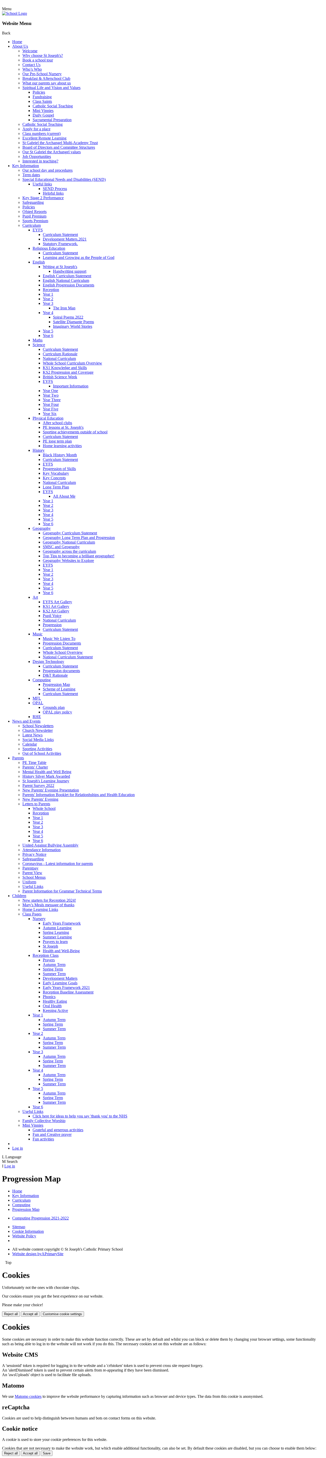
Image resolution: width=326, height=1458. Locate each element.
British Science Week (60, 377)
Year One (50, 390)
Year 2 (48, 299)
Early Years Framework (62, 923)
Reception (51, 289)
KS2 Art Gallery (56, 611)
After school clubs (57, 423)
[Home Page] (14, 13)
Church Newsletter (37, 730)
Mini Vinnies (43, 110)
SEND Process (55, 188)
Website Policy (24, 1236)
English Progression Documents (68, 285)
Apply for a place (36, 129)
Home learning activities (62, 446)
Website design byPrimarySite (37, 1254)
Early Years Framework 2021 (66, 987)
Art (35, 597)
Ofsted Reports (34, 211)
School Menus (34, 877)
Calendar (29, 744)
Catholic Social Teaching (53, 106)
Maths (38, 340)
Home (17, 42)
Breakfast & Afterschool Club (46, 78)
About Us (20, 46)
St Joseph (50, 946)
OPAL (38, 703)
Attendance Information (41, 850)
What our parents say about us (46, 83)
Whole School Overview (63, 652)
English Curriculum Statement (67, 276)
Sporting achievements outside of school (75, 432)
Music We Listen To (59, 638)
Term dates (31, 175)
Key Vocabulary (56, 473)
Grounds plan (54, 707)
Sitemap (18, 1227)
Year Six (50, 413)
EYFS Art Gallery (57, 602)
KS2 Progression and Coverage (68, 372)
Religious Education (49, 248)
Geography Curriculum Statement (70, 533)
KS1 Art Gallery (56, 606)
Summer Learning (57, 937)
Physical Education (48, 418)
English (39, 262)
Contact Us (31, 64)
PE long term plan (57, 441)
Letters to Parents (36, 804)
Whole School (44, 808)
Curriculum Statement (60, 234)
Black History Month (60, 455)
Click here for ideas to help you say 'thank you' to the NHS (80, 1116)
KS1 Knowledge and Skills (65, 368)
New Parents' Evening (40, 799)
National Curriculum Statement (68, 657)
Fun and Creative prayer (52, 1134)
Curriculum (31, 225)
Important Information (70, 386)
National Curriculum (59, 358)
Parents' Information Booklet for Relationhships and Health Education (78, 795)
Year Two (51, 395)
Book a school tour (37, 60)
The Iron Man (64, 308)
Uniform (29, 882)
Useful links (42, 184)
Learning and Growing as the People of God (78, 257)
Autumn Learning (57, 928)
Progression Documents (62, 643)
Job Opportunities (36, 156)
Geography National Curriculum (69, 542)
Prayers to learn (55, 941)
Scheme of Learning (59, 689)
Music (38, 634)
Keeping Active (55, 1010)
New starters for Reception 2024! (49, 900)
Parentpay (30, 868)
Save (46, 1453)
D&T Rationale (55, 675)
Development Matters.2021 (65, 239)
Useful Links (32, 886)
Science (39, 345)
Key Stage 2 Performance (43, 198)
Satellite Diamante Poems (73, 322)
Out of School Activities (41, 753)
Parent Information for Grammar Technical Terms (62, 891)
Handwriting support (69, 271)
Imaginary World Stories (72, 326)
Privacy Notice (34, 854)
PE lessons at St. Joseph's (63, 427)
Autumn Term (54, 964)
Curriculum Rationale (60, 354)
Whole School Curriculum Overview (72, 363)
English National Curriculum (66, 280)
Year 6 (48, 335)
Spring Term (53, 969)
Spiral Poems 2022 (68, 317)
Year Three (52, 400)
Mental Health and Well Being (46, 772)
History (39, 450)
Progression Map (56, 684)
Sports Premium (35, 221)
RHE (37, 716)
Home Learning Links (40, 909)
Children (19, 896)
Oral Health (52, 1006)
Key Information (25, 166)
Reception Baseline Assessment (68, 992)
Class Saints (42, 101)
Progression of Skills (59, 469)
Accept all (30, 1314)
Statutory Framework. (60, 244)
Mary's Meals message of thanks (48, 905)
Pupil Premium (34, 216)
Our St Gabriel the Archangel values (51, 152)
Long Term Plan (56, 487)
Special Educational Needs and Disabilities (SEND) (64, 179)
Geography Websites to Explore (68, 560)
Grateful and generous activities (58, 1130)
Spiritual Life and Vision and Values (51, 87)
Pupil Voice (52, 615)
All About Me (64, 496)
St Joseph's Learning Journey (45, 781)
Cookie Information (28, 1231)
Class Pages (32, 914)
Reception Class (46, 955)
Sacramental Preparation (52, 120)
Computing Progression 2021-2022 (40, 1218)
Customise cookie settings (62, 1314)
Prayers (49, 960)
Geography (42, 528)
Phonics (49, 997)
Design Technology (48, 661)
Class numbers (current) (41, 133)
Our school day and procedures (47, 170)
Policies (39, 92)
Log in (17, 1148)
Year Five (50, 409)
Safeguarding (33, 202)
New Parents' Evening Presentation (50, 790)
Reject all (11, 1314)
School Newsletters (37, 726)
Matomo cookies (28, 1396)
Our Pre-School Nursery (42, 74)
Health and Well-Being (61, 951)
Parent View (32, 873)
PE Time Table (34, 762)
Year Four (51, 404)
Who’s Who (32, 69)
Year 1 (48, 294)
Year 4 (48, 312)
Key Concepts (54, 478)
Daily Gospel (43, 115)
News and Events (26, 721)
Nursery (39, 918)
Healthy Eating (55, 1001)
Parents (18, 758)
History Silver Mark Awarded (46, 776)
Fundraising (42, 97)
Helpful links (53, 193)
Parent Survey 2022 (38, 785)
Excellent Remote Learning (44, 138)
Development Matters (60, 978)
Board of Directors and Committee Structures (58, 147)
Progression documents (61, 671)
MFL (37, 698)
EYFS (38, 230)
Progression (52, 625)
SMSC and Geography (61, 547)
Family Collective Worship (43, 1120)
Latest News (32, 735)
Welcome (29, 51)
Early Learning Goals (60, 983)
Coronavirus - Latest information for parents (57, 863)
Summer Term (54, 974)
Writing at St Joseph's (60, 267)
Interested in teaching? (40, 161)
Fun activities (43, 1139)
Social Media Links (38, 739)
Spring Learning (56, 932)
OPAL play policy (57, 712)
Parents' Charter (35, 767)
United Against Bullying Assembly (50, 845)
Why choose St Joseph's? (42, 55)
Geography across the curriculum (69, 551)
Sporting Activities (37, 749)
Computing (42, 680)
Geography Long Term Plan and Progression (79, 537)
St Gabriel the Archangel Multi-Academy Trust (60, 143)
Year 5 (48, 331)
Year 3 (48, 303)
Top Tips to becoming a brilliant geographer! (78, 556)
